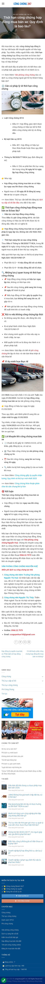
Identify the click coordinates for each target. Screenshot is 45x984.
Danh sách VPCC (8, 920)
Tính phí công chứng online (11, 945)
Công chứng (6, 676)
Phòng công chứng (18, 981)
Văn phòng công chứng (25, 75)
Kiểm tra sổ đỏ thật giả (10, 937)
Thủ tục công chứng (10, 685)
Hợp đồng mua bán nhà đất (11, 941)
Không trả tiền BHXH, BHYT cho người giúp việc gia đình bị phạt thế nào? (25, 833)
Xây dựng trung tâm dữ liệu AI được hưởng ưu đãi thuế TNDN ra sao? (24, 805)
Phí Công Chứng (8, 689)
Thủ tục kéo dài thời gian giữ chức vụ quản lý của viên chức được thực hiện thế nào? (25, 824)
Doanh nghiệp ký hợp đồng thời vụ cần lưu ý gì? (25, 852)
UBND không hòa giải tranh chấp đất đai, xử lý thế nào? (25, 796)
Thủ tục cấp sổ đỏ (9, 681)
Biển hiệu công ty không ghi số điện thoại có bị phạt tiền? (25, 842)
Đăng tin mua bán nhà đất (11, 949)
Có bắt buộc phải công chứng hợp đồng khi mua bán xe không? (34, 654)
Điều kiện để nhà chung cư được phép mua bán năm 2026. (25, 786)
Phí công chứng (23, 901)
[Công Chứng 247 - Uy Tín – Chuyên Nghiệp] (23, 4)
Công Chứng (7, 981)
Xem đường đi (23, 896)
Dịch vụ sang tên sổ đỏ (10, 934)
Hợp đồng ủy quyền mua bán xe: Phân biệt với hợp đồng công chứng (12, 654)
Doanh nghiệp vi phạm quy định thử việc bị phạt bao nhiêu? (24, 861)
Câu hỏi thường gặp (19, 14)
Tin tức (29, 14)
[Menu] (3, 3)
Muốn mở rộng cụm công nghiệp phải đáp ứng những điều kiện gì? (24, 814)
